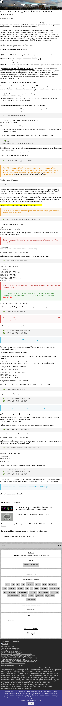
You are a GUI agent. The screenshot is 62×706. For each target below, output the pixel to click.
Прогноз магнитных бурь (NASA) (10, 651)
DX (18, 584)
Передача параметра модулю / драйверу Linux (33, 514)
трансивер (39, 596)
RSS (35, 574)
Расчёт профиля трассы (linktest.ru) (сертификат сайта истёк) (19, 660)
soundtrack (52, 584)
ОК (31, 704)
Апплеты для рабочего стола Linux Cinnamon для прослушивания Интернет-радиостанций (34, 508)
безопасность (54, 589)
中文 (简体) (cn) (44, 555)
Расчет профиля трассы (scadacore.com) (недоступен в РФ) (18, 661)
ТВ (31, 589)
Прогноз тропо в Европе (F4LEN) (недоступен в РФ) (16, 654)
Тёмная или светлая (31, 565)
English (23, 555)
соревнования (44, 592)
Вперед (59, 545)
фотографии (31, 599)
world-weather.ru (31, 635)
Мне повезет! (31, 609)
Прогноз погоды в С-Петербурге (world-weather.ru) (16, 656)
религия (33, 592)
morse (44, 584)
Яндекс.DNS (7, 297)
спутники (54, 592)
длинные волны (9, 592)
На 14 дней (31, 633)
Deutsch (29, 555)
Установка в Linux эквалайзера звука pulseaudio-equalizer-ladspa (24, 531)
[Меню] (60, 5)
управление (49, 596)
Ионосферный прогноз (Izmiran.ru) (11, 650)
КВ (27, 589)
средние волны (13, 596)
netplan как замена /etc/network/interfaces (18, 69)
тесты (31, 596)
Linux (30, 584)
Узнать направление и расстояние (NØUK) (13, 659)
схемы (24, 596)
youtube (20, 589)
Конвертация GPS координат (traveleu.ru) (13, 663)
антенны (44, 589)
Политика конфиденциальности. (31, 700)
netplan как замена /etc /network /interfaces (29, 174)
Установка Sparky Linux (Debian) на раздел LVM (18, 536)
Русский (17, 555)
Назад (2, 545)
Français (35, 555)
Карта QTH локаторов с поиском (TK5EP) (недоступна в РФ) (19, 657)
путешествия (22, 592)
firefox (37, 584)
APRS (7, 584)
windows (12, 589)
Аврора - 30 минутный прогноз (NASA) (12, 652)
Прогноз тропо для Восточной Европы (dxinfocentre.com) (18, 655)
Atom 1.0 (29, 574)
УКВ (36, 589)
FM (23, 584)
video (5, 589)
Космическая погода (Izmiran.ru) (10, 648)
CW (13, 584)
